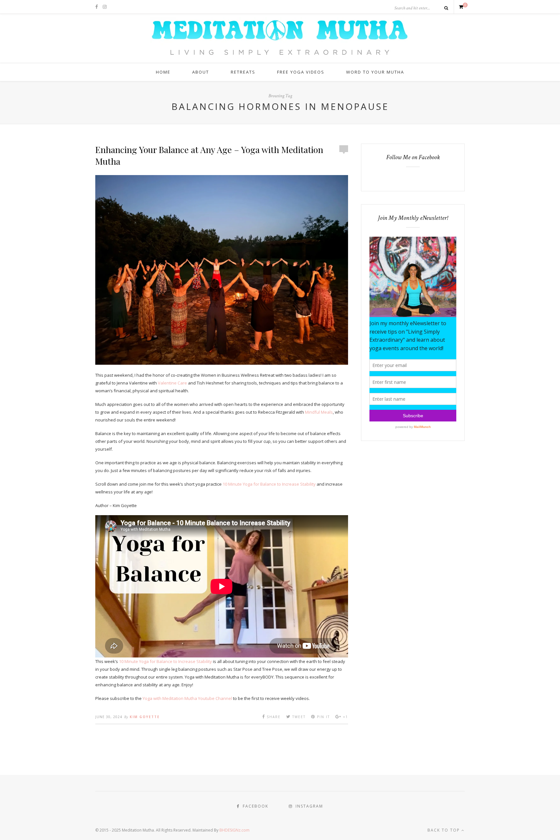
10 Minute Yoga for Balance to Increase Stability (269, 484)
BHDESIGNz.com (234, 830)
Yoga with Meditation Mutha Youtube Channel (187, 698)
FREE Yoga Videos (300, 72)
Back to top (444, 830)
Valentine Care (172, 383)
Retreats (243, 72)
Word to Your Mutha (375, 72)
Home (163, 72)
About (200, 72)
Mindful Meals (319, 412)
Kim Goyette (145, 717)
